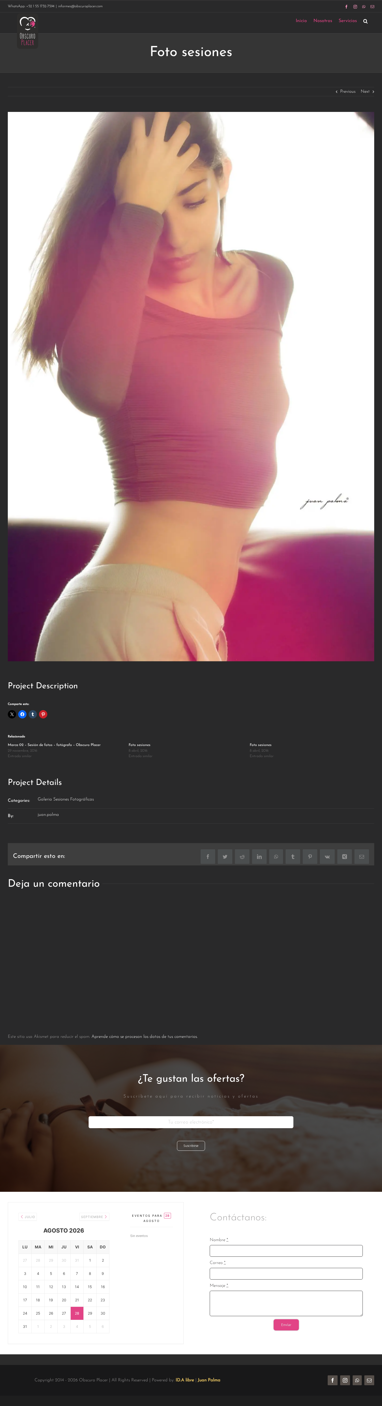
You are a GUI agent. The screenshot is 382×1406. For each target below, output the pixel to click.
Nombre (219, 1240)
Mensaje (219, 1285)
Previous (347, 91)
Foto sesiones (139, 745)
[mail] (369, 1380)
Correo (218, 1263)
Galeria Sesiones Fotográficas (66, 799)
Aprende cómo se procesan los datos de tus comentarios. (144, 1036)
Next (365, 91)
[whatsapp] (357, 1380)
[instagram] (345, 1380)
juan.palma (48, 814)
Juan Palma (209, 1380)
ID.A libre (185, 1380)
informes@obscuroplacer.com (80, 6)
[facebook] (333, 1380)
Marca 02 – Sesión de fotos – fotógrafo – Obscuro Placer (54, 745)
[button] (365, 20)
